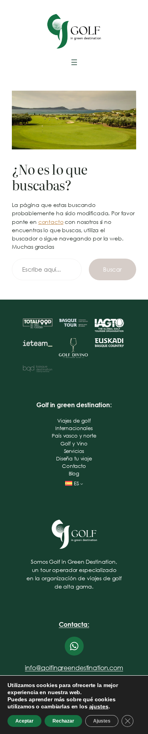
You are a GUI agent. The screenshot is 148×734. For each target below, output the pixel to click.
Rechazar (63, 721)
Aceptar (24, 721)
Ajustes (102, 721)
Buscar (112, 269)
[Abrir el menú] (74, 62)
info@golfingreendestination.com (74, 667)
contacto (51, 221)
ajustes (99, 706)
